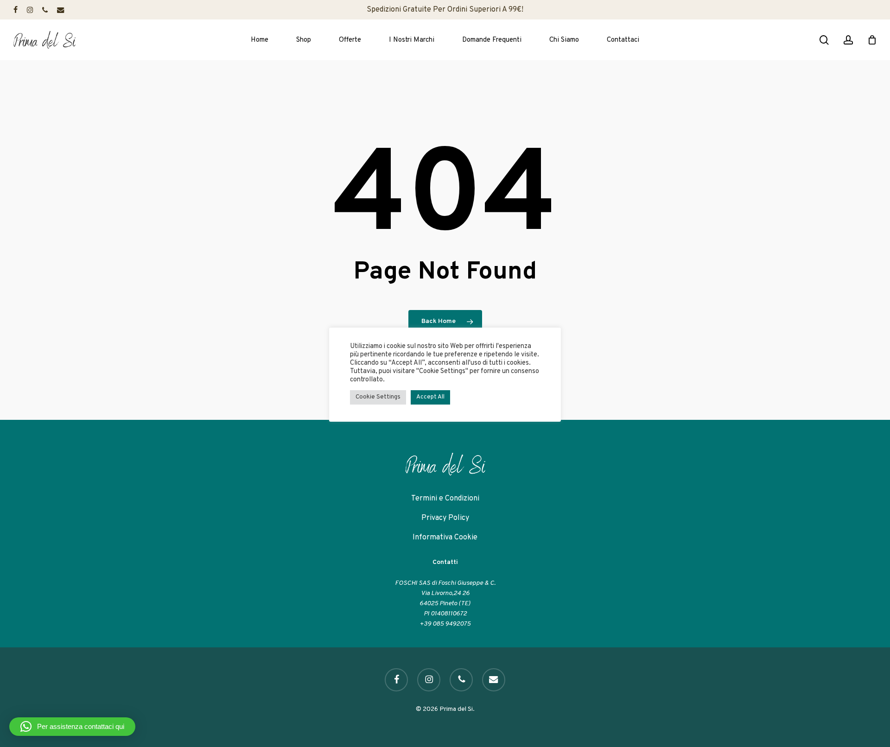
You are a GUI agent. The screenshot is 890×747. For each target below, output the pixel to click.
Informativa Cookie (445, 537)
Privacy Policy (445, 518)
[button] (72, 726)
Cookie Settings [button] (378, 397)
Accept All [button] (430, 397)
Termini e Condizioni (445, 498)
